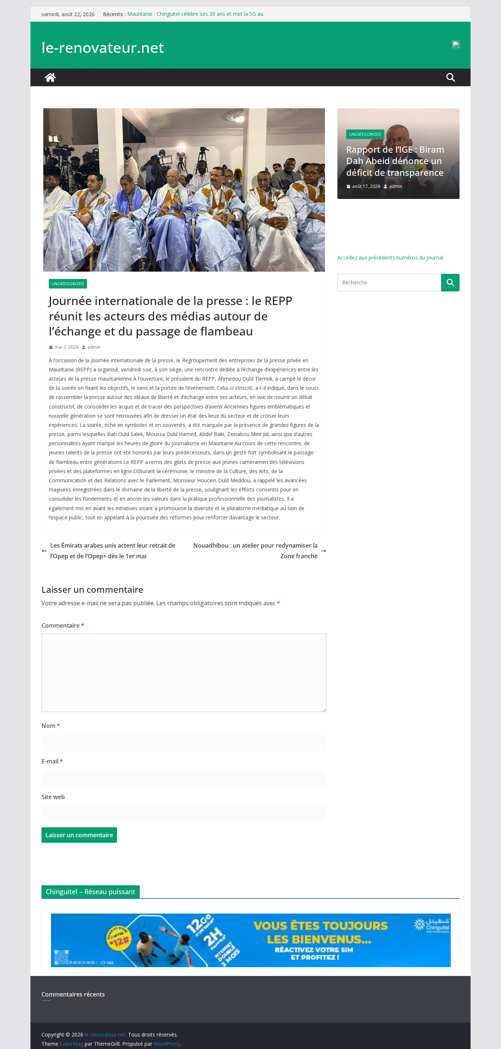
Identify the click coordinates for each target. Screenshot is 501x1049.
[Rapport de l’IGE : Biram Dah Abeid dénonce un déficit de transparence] (398, 112)
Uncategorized (68, 283)
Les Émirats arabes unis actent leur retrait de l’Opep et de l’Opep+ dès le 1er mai (112, 550)
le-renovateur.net (102, 47)
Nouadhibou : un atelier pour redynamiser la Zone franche (255, 550)
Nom (50, 726)
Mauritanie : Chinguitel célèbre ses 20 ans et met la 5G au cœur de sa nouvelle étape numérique (195, 18)
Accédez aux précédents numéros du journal (390, 257)
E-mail (52, 761)
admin (93, 347)
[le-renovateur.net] (50, 77)
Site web (53, 797)
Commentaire (62, 625)
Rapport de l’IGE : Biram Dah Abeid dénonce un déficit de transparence (395, 160)
